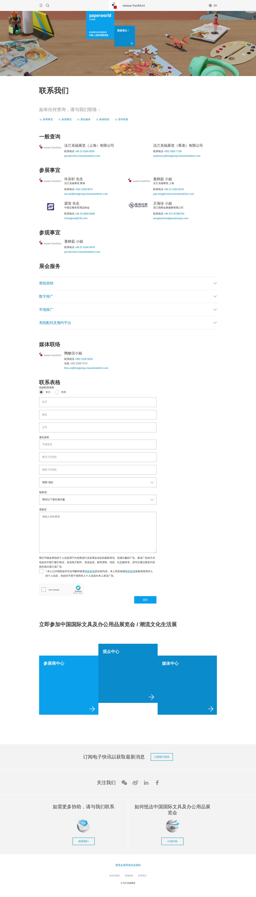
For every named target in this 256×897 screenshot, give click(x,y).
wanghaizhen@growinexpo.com (170, 218)
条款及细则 (114, 875)
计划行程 (172, 841)
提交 (145, 599)
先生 (63, 392)
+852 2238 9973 (84, 189)
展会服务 (85, 119)
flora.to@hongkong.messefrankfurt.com (86, 368)
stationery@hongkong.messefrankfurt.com (176, 156)
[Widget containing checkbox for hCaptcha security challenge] (61, 589)
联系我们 (84, 841)
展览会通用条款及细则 (128, 865)
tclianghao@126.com (76, 218)
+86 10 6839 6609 (85, 213)
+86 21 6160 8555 (85, 151)
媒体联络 (104, 119)
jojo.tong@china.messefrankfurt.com (173, 193)
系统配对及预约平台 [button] (55, 323)
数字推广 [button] (46, 296)
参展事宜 (48, 119)
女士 (48, 392)
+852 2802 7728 (172, 151)
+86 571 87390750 (174, 213)
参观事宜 (67, 119)
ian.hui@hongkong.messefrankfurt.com (86, 193)
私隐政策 (129, 875)
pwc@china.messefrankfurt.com (82, 156)
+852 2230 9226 (84, 359)
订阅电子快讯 (161, 757)
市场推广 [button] (46, 310)
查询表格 (123, 119)
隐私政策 (90, 571)
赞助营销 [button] (46, 283)
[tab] (128, 283)
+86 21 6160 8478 (174, 189)
